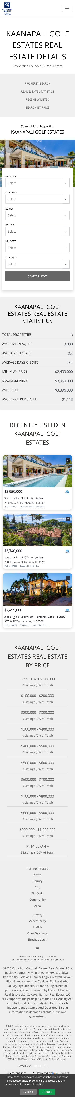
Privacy (37, 915)
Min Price (11, 176)
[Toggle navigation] (67, 8)
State (37, 875)
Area (37, 906)
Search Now (37, 276)
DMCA (37, 927)
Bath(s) (9, 224)
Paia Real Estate (37, 869)
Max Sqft (10, 257)
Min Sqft (10, 241)
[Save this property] (68, 460)
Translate (64, 1073)
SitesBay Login (37, 939)
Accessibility (37, 921)
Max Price (11, 192)
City (37, 887)
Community (37, 900)
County (37, 881)
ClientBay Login (37, 933)
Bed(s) (9, 208)
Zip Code (37, 893)
